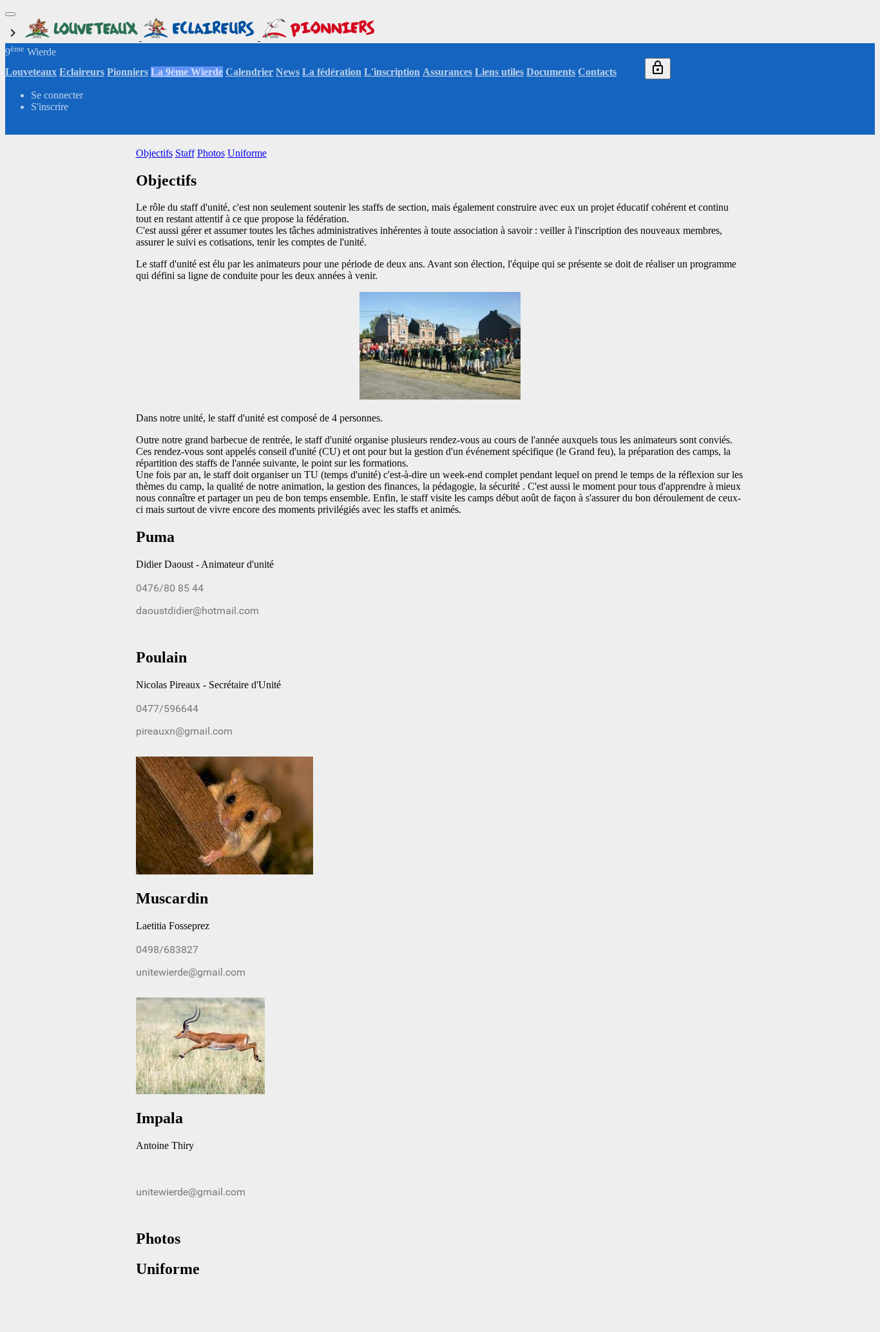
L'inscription (392, 71)
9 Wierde (30, 51)
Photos (211, 153)
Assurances (447, 71)
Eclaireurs (81, 71)
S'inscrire (49, 106)
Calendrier (249, 71)
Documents (550, 71)
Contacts (597, 71)
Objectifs (154, 153)
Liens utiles (499, 71)
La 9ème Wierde (187, 71)
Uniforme (247, 153)
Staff (185, 153)
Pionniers (127, 71)
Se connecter (57, 95)
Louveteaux (31, 71)
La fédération (331, 71)
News (288, 71)
